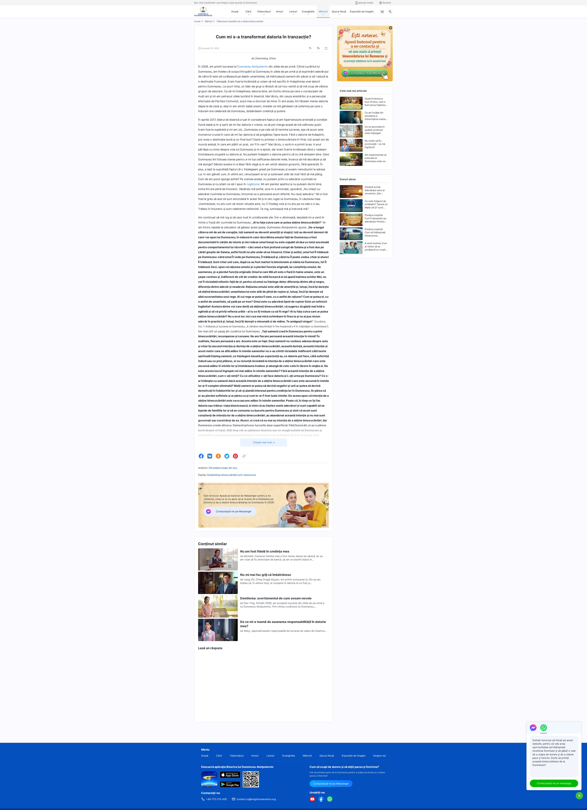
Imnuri (279, 11)
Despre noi (379, 755)
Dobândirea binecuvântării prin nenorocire (231, 474)
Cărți (248, 11)
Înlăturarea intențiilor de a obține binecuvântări (240, 21)
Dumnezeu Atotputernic (252, 66)
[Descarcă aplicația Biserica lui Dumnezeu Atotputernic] (209, 779)
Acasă (234, 11)
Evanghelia (308, 11)
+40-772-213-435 (216, 799)
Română (387, 2)
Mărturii (323, 11)
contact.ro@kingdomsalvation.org (256, 799)
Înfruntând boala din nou (223, 467)
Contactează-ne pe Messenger (331, 783)
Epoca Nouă (339, 11)
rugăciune (253, 184)
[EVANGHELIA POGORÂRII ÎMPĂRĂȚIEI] (203, 11)
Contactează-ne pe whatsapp (554, 783)
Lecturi (293, 11)
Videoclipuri (264, 11)
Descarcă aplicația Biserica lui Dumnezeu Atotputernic (237, 766)
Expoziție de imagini (361, 11)
